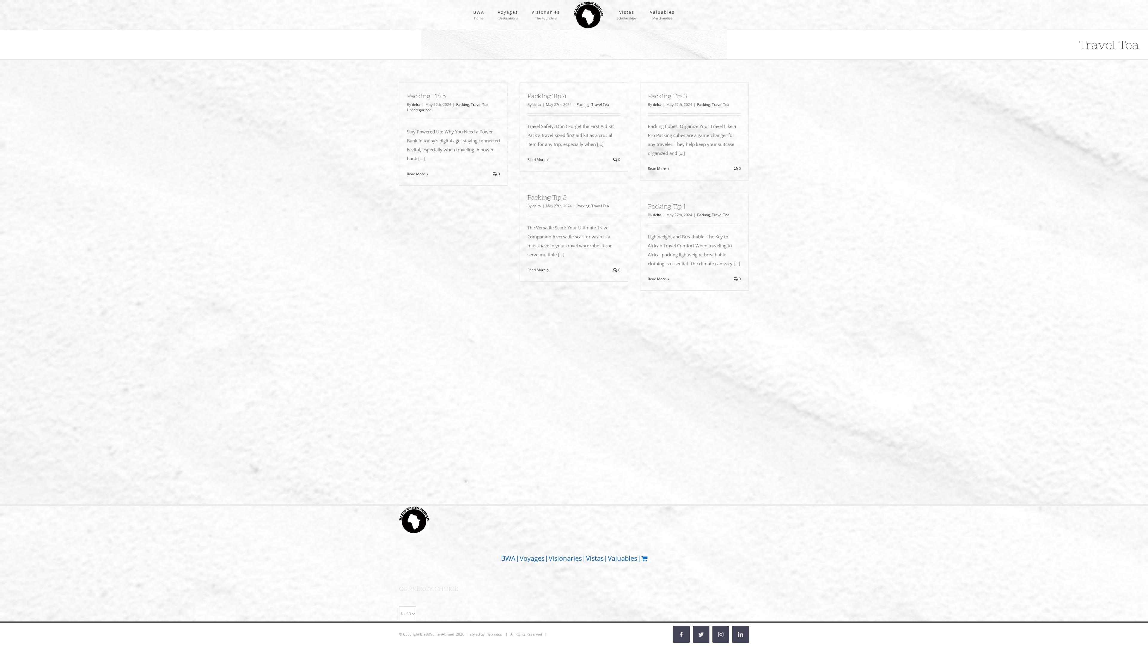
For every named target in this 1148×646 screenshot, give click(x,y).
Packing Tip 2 (547, 197)
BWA (508, 558)
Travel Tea (479, 104)
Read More (416, 173)
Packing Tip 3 (667, 95)
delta (416, 104)
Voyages (532, 558)
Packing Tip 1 (667, 206)
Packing (462, 104)
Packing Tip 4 (547, 95)
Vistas (595, 558)
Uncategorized (419, 109)
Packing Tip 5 (426, 95)
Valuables (622, 558)
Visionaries (565, 558)
